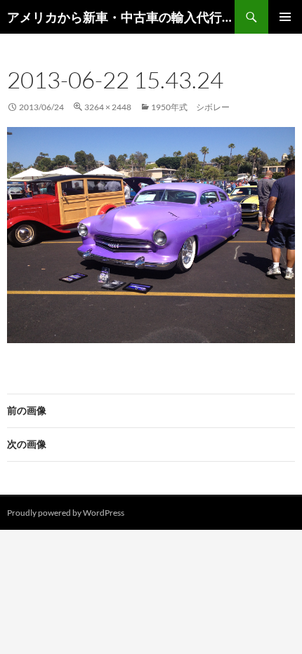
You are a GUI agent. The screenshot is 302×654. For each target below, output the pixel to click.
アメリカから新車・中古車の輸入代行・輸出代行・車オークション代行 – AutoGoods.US (121, 17)
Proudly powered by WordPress (65, 512)
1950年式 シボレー (190, 107)
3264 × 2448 (107, 107)
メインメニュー (285, 17)
